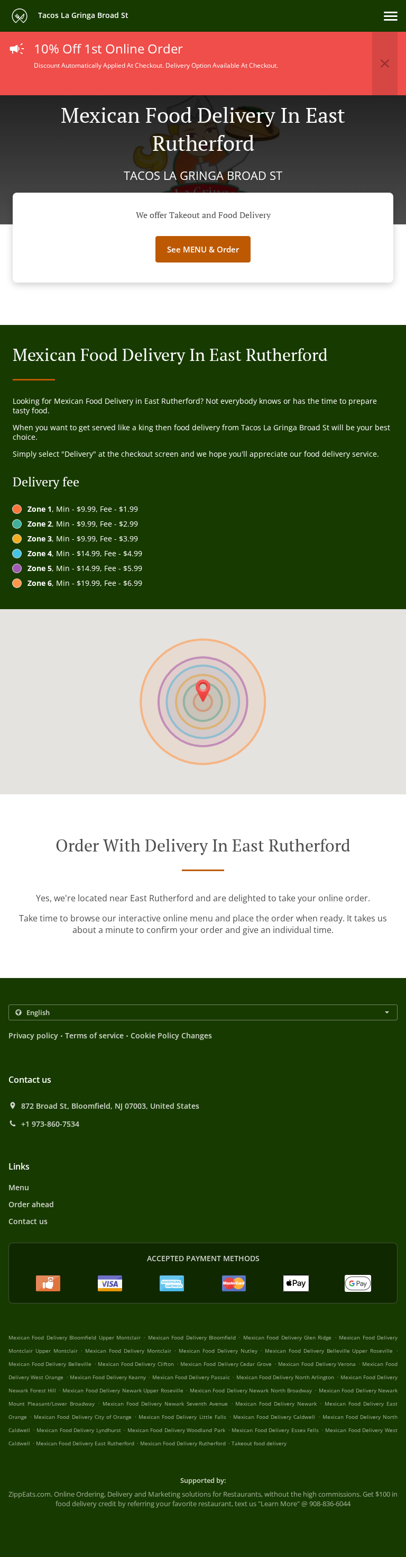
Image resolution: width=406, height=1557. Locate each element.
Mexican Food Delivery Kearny (108, 1377)
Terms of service (94, 1035)
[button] (391, 16)
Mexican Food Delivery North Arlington (285, 1377)
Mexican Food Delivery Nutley (218, 1350)
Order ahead (31, 1204)
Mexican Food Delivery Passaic (191, 1377)
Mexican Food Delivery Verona (317, 1364)
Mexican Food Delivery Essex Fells (275, 1430)
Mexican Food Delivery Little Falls (182, 1416)
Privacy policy (33, 1035)
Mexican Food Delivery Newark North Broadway (251, 1390)
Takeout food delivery (259, 1443)
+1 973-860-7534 (50, 1124)
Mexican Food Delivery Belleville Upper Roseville (329, 1350)
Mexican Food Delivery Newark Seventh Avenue (165, 1403)
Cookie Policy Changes (171, 1035)
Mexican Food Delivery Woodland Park (176, 1430)
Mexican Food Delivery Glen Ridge (287, 1337)
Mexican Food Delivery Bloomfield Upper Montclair (74, 1337)
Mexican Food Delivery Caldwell (274, 1416)
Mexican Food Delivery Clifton (136, 1364)
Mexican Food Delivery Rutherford (183, 1443)
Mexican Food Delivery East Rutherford (85, 1443)
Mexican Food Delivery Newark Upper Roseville (122, 1390)
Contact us (28, 1221)
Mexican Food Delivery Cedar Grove (226, 1364)
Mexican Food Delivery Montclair (128, 1350)
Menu (18, 1187)
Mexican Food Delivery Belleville (49, 1364)
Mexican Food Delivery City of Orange (83, 1416)
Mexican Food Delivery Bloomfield (192, 1337)
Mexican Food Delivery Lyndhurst (78, 1430)
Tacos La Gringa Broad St (82, 15)
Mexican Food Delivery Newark (276, 1403)
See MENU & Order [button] (203, 249)
